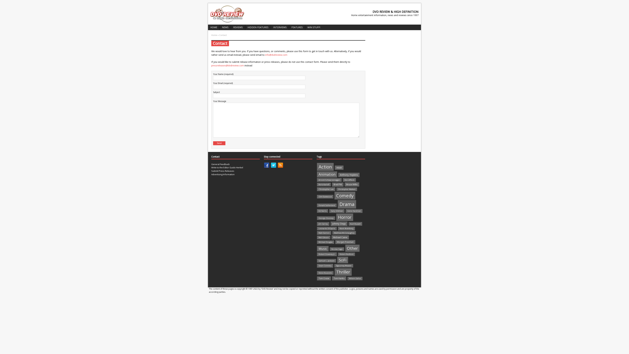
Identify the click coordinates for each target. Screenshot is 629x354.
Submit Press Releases (222, 170)
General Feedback (220, 164)
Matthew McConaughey (344, 233)
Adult (339, 167)
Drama (346, 204)
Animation (327, 174)
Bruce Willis (352, 184)
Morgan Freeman (345, 242)
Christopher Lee (326, 189)
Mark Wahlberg (346, 228)
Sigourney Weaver (344, 266)
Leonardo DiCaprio (327, 228)
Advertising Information (223, 174)
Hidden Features (258, 27)
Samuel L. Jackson (326, 260)
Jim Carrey (323, 224)
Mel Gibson (324, 237)
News (225, 27)
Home (213, 27)
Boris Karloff (324, 184)
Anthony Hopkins (349, 174)
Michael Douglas (326, 242)
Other (352, 248)
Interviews (280, 27)
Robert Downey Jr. (327, 254)
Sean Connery (325, 265)
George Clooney (326, 218)
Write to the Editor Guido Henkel (227, 167)
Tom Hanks (339, 278)
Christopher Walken (346, 189)
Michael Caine (340, 237)
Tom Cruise (324, 278)
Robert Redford (346, 254)
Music (323, 249)
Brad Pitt (338, 184)
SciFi (342, 260)
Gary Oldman (337, 211)
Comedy (345, 196)
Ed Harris (322, 211)
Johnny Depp (339, 223)
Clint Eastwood (325, 196)
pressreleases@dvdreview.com (227, 65)
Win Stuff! (313, 27)
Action (325, 167)
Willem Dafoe (355, 278)
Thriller (343, 272)
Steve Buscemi (325, 273)
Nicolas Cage (337, 249)
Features (297, 27)
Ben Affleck (349, 180)
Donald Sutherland (327, 205)
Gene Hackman (354, 211)
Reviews (238, 27)
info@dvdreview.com (276, 54)
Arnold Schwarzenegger (329, 180)
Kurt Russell (355, 224)
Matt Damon (324, 233)
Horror (345, 217)
